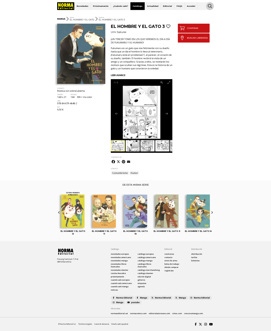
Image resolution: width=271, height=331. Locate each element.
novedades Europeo (120, 254)
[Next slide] (167, 113)
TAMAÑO (60, 94)
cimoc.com (177, 313)
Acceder (191, 6)
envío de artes (170, 260)
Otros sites (115, 308)
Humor (134, 173)
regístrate (169, 270)
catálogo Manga (145, 260)
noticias (114, 290)
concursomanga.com (193, 313)
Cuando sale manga (119, 286)
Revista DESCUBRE (118, 273)
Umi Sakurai (118, 32)
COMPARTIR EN (116, 157)
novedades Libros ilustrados (118, 265)
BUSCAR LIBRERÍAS (197, 38)
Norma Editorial (124, 297)
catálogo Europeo (146, 254)
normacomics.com (138, 313)
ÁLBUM (101, 17)
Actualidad (152, 6)
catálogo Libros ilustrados (144, 265)
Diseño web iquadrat (119, 324)
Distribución (196, 249)
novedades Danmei (119, 270)
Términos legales (85, 324)
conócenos (169, 254)
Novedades (82, 6)
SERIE (72, 17)
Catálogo (137, 6)
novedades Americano (121, 257)
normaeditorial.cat (119, 313)
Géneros (141, 280)
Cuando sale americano (121, 283)
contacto (168, 257)
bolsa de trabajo (171, 264)
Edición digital (144, 276)
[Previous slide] (117, 113)
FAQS (179, 6)
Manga (143, 297)
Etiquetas (142, 283)
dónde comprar (171, 267)
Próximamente (100, 6)
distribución (196, 254)
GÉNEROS (114, 169)
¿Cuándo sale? (120, 6)
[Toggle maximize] (168, 82)
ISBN (58, 101)
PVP (58, 107)
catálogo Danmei (145, 273)
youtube (135, 302)
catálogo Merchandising (149, 270)
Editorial (167, 6)
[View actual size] (161, 82)
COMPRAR (192, 28)
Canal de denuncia (101, 324)
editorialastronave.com (159, 313)
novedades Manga (119, 260)
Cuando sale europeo (120, 280)
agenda (141, 286)
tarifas (194, 257)
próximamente (117, 276)
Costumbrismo (120, 173)
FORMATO (60, 88)
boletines (195, 260)
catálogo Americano (147, 257)
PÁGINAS (74, 94)
